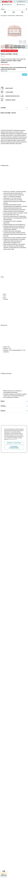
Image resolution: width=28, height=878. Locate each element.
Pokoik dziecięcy (11, 15)
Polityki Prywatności (12, 439)
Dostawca (3, 410)
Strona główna (4, 15)
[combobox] (14, 9)
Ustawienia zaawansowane (14, 447)
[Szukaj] (26, 9)
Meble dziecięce (19, 15)
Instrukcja (3, 406)
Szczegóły (3, 107)
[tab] (14, 108)
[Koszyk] (22, 12)
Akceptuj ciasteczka (14, 443)
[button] (5, 12)
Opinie (3, 401)
